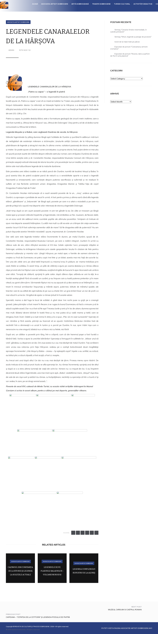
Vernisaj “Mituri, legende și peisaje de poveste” (133, 37)
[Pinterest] (92, 533)
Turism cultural (122, 4)
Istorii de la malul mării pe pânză (126, 42)
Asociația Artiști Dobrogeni (54, 4)
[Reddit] (87, 533)
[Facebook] (78, 533)
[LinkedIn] (96, 533)
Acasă (35, 4)
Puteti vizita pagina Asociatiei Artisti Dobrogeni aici (126, 628)
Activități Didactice (142, 4)
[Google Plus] (83, 533)
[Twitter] (73, 533)
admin (11, 50)
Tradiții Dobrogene (101, 4)
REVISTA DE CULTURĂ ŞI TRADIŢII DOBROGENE (32, 627)
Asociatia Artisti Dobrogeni (18, 22)
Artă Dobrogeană (80, 4)
